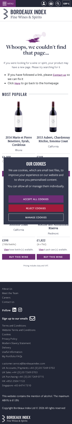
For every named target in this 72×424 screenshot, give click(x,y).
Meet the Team (10, 293)
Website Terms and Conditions (18, 330)
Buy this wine (18, 256)
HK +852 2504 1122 (13, 381)
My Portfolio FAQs (12, 356)
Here (17, 83)
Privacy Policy (9, 338)
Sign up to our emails (16, 318)
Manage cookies (36, 217)
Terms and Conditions (14, 325)
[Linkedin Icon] (14, 310)
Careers (6, 297)
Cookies (6, 334)
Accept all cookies (36, 199)
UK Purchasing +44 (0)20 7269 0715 (23, 376)
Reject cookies (36, 208)
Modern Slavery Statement (16, 343)
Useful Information (12, 351)
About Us (7, 288)
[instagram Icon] (20, 310)
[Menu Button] (8, 3)
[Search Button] (58, 3)
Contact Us (8, 302)
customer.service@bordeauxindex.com (23, 363)
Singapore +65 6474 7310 (16, 385)
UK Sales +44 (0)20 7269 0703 (20, 372)
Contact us (59, 74)
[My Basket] (51, 3)
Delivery (6, 347)
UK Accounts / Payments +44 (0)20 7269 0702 (28, 367)
